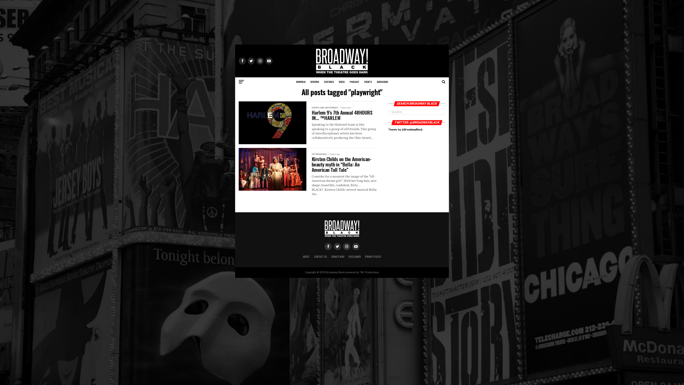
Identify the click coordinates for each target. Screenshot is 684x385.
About (306, 256)
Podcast (354, 82)
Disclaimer (355, 256)
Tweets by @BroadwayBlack (405, 129)
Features (329, 82)
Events (368, 82)
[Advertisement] (342, 22)
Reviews (314, 82)
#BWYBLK (300, 82)
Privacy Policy (373, 256)
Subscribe (382, 82)
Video (342, 82)
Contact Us (320, 256)
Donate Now (337, 256)
